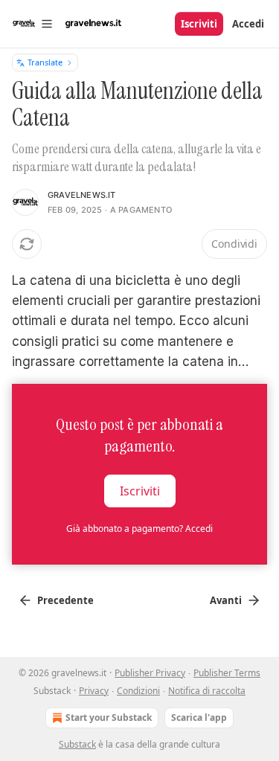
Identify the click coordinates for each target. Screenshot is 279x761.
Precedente (65, 600)
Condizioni (138, 690)
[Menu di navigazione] (33, 24)
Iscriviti (199, 23)
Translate (45, 62)
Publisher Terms (226, 673)
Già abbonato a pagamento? (139, 528)
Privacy (94, 690)
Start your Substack (108, 717)
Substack (77, 744)
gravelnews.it (82, 195)
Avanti (226, 600)
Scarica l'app (199, 717)
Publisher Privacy (150, 673)
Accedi (248, 23)
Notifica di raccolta (207, 690)
